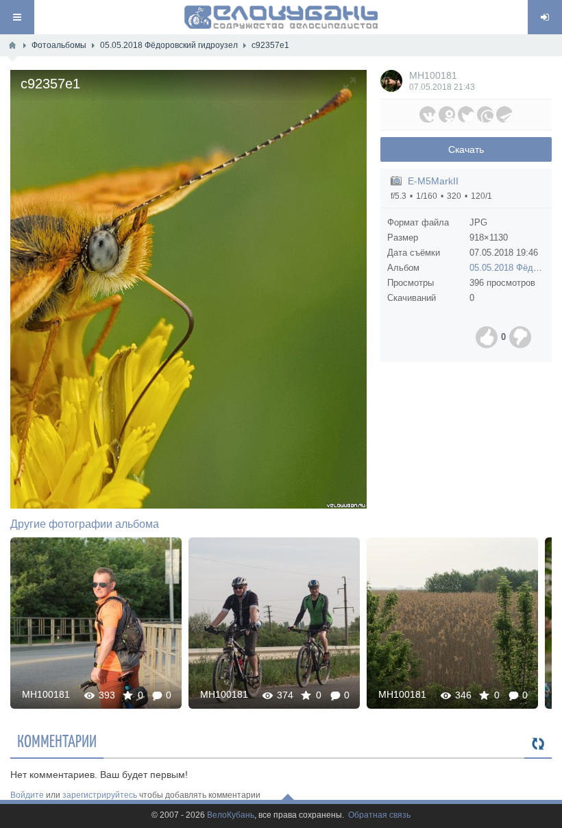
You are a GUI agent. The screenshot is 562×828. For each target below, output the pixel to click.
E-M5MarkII (433, 180)
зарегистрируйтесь (99, 795)
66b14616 (274, 623)
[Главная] (12, 45)
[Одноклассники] (447, 114)
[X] (466, 114)
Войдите (27, 795)
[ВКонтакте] (427, 114)
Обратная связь (379, 815)
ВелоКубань (230, 815)
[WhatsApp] (485, 114)
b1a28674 (452, 623)
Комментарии (57, 740)
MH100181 (433, 75)
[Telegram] (504, 114)
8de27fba (96, 623)
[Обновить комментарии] (538, 744)
